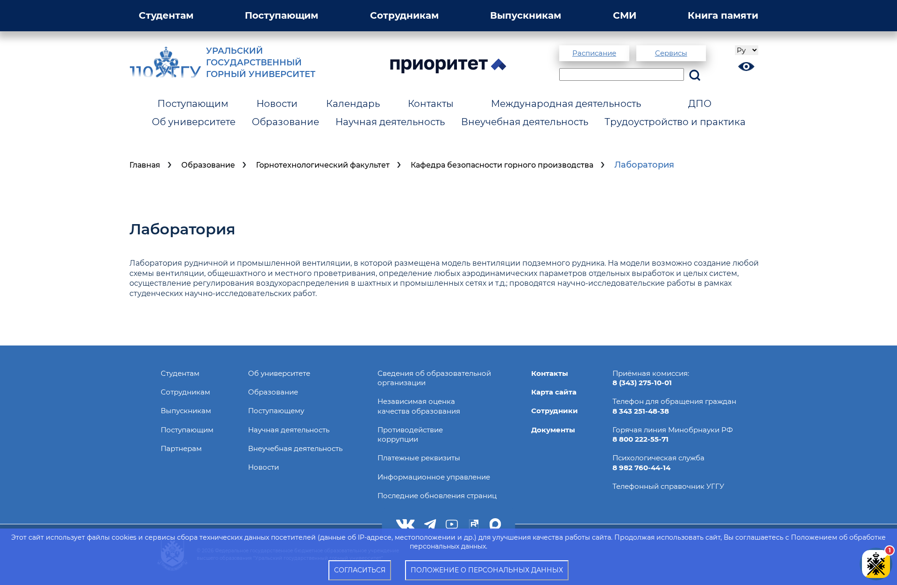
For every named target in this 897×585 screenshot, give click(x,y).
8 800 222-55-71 (640, 439)
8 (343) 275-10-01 (642, 382)
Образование (285, 121)
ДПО (700, 103)
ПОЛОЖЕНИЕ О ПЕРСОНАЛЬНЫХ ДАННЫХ (487, 570)
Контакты (431, 103)
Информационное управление (433, 476)
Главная (144, 165)
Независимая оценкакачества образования (418, 406)
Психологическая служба (658, 457)
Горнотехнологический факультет (323, 165)
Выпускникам (525, 15)
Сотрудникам (404, 15)
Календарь (353, 103)
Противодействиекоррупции (410, 434)
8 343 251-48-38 (640, 411)
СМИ (624, 15)
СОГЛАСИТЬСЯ (359, 570)
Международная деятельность (566, 103)
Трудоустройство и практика (675, 121)
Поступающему (276, 410)
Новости (277, 103)
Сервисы (671, 53)
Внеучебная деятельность (524, 121)
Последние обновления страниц (437, 495)
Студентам (166, 15)
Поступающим (281, 15)
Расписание (594, 53)
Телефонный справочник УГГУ (668, 486)
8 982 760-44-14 (641, 467)
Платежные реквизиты (418, 457)
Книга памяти (723, 15)
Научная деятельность (390, 121)
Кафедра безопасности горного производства (502, 165)
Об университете (193, 121)
